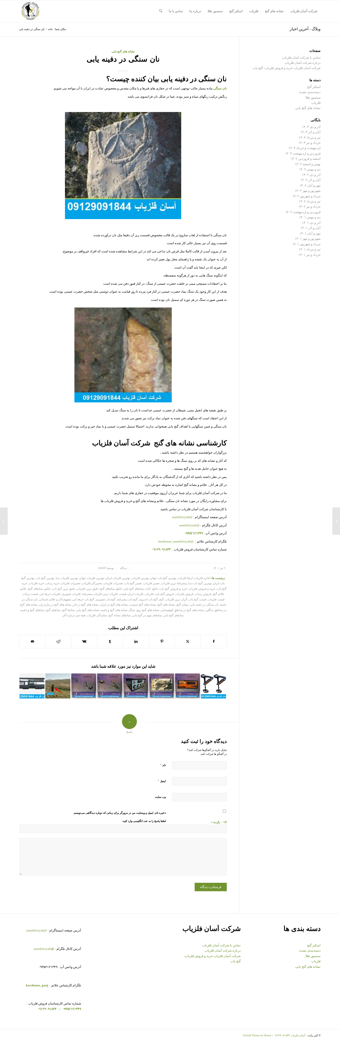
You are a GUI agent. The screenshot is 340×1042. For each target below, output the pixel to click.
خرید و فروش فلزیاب (202, 588)
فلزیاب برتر (110, 594)
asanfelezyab (44, 949)
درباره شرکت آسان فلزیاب (302, 63)
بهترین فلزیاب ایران (118, 578)
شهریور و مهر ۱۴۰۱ (308, 238)
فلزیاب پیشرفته (92, 594)
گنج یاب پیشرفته (127, 599)
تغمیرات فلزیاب (70, 583)
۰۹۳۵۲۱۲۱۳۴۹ (71, 1009)
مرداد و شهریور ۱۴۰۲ (306, 196)
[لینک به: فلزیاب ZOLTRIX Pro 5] (187, 685)
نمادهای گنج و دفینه (33, 610)
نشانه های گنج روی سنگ (144, 610)
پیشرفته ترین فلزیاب (174, 583)
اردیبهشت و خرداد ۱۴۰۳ (304, 148)
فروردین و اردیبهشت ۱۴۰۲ (303, 212)
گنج (161, 599)
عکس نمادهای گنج (39, 588)
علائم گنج (218, 594)
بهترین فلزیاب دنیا (67, 578)
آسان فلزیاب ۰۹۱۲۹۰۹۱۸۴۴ (289, 1035)
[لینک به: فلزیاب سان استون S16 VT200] (32, 685)
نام (163, 765)
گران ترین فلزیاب (176, 599)
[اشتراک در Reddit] (58, 641)
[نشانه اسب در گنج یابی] (336, 521)
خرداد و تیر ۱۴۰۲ (309, 206)
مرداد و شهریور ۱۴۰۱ (306, 244)
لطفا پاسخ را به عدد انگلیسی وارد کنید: (144, 820)
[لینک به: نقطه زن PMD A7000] (135, 685)
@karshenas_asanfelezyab (176, 541)
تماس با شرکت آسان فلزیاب (301, 57)
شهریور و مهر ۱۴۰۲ (308, 191)
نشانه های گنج (166, 604)
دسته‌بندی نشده (310, 92)
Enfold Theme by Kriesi (257, 1035)
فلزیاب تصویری (71, 594)
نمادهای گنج (53, 610)
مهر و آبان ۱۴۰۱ (310, 233)
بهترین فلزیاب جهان (91, 578)
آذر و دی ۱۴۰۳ (311, 127)
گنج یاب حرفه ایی (83, 599)
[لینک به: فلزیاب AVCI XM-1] (109, 685)
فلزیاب (149, 594)
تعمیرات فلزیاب (113, 583)
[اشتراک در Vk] (84, 641)
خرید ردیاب (52, 583)
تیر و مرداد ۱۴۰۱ (310, 249)
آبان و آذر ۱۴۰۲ (310, 180)
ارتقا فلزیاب (185, 578)
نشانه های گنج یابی (123, 51)
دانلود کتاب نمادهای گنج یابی (140, 588)
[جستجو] (161, 11)
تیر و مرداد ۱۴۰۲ (310, 201)
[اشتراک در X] (187, 641)
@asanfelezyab (182, 517)
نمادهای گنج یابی (173, 615)
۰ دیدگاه (124, 568)
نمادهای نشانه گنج (120, 615)
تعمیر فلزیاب (151, 583)
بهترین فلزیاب (140, 578)
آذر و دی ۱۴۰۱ (311, 223)
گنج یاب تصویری (105, 599)
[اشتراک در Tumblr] (110, 641)
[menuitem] (304, 11)
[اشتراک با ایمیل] (32, 641)
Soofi (102, 568)
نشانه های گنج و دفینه (114, 610)
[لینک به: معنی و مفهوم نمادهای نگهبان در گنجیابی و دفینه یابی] (57, 685)
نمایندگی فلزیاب (97, 615)
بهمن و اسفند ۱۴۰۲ (308, 164)
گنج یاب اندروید (148, 599)
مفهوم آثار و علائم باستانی (55, 599)
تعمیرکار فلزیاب (92, 583)
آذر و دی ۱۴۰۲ (311, 175)
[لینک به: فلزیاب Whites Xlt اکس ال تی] (83, 685)
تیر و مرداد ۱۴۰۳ (310, 137)
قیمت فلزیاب (216, 599)
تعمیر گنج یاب (133, 583)
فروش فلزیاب (184, 594)
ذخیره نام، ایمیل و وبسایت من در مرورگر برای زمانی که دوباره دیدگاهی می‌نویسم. (119, 812)
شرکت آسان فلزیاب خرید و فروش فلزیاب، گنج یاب (287, 68)
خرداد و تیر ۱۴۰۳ (309, 143)
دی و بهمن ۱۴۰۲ (310, 169)
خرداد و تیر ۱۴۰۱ (309, 255)
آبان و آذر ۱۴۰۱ (310, 228)
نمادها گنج (68, 610)
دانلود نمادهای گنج (111, 588)
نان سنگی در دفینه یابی (204, 604)
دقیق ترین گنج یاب (63, 588)
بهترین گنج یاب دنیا (200, 583)
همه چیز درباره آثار (73, 615)
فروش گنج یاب (164, 594)
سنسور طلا (313, 97)
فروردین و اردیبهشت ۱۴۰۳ (303, 153)
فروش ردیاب (203, 594)
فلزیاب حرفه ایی (50, 594)
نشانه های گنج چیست (142, 604)
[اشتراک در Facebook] (214, 641)
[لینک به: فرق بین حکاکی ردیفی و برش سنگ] (161, 685)
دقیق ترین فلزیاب (88, 588)
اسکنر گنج (314, 87)
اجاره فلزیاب (202, 578)
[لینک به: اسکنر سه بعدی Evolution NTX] (213, 685)
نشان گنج (182, 604)
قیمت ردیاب (30, 594)
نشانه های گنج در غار (86, 604)
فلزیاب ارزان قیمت (131, 594)
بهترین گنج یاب (45, 578)
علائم (23, 588)
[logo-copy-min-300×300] (30, 11)
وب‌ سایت (160, 796)
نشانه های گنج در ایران (114, 604)
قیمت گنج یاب (197, 599)
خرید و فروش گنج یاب (173, 588)
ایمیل (162, 781)
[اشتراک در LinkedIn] (136, 641)
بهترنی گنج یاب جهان (163, 578)
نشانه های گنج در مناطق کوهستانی (182, 610)
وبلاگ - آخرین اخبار (305, 29)
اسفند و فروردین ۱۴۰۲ (305, 158)
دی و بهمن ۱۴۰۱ (310, 217)
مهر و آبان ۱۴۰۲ (310, 185)
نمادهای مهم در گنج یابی (147, 615)
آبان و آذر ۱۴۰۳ (310, 132)
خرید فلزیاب (36, 583)
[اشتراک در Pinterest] (162, 641)
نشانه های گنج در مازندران (55, 604)
